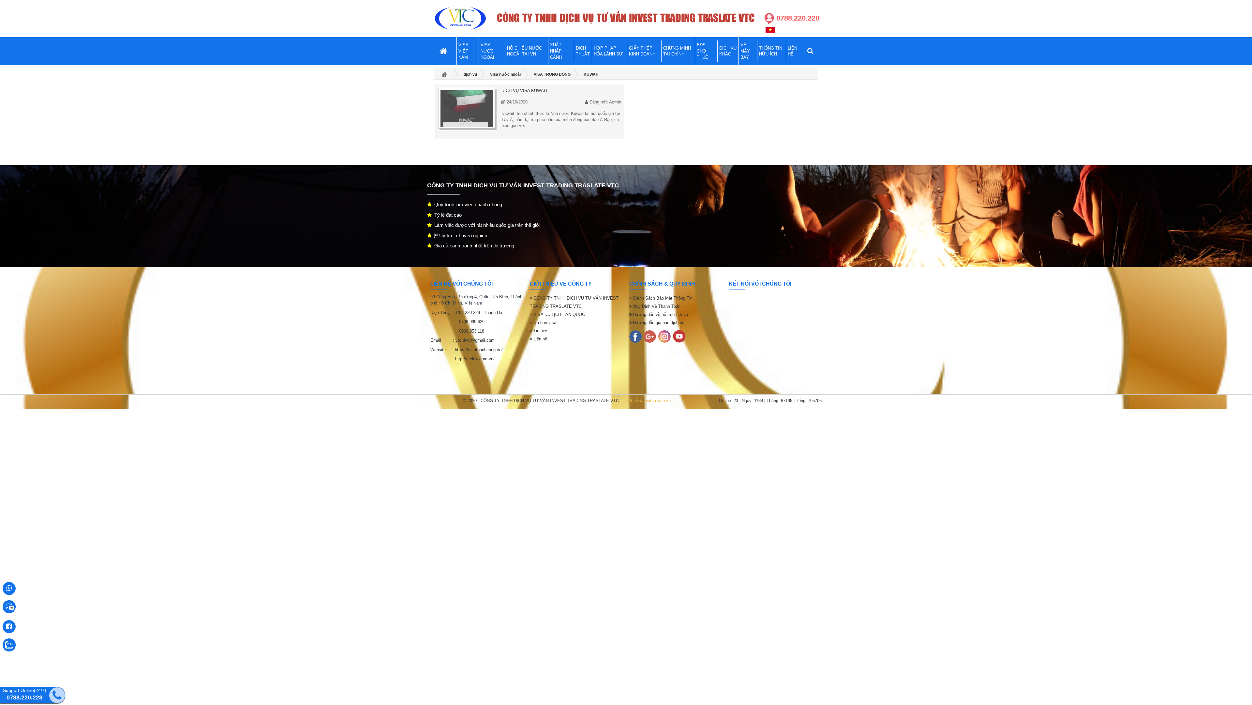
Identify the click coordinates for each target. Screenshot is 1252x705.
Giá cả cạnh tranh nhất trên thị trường (473, 245)
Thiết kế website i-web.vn (647, 400)
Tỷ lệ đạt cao (447, 215)
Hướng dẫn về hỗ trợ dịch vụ (660, 314)
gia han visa (544, 322)
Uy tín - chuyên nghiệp (459, 235)
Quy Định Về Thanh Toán (656, 306)
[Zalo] (664, 336)
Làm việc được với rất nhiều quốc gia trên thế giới (486, 225)
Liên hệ (539, 339)
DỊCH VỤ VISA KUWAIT (524, 90)
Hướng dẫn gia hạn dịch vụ (658, 322)
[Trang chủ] (460, 18)
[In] (635, 336)
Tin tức (539, 330)
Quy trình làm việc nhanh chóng (467, 204)
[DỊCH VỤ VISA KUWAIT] (467, 108)
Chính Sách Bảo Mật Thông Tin (662, 298)
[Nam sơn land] (649, 336)
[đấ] (679, 336)
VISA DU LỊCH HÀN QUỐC (558, 314)
